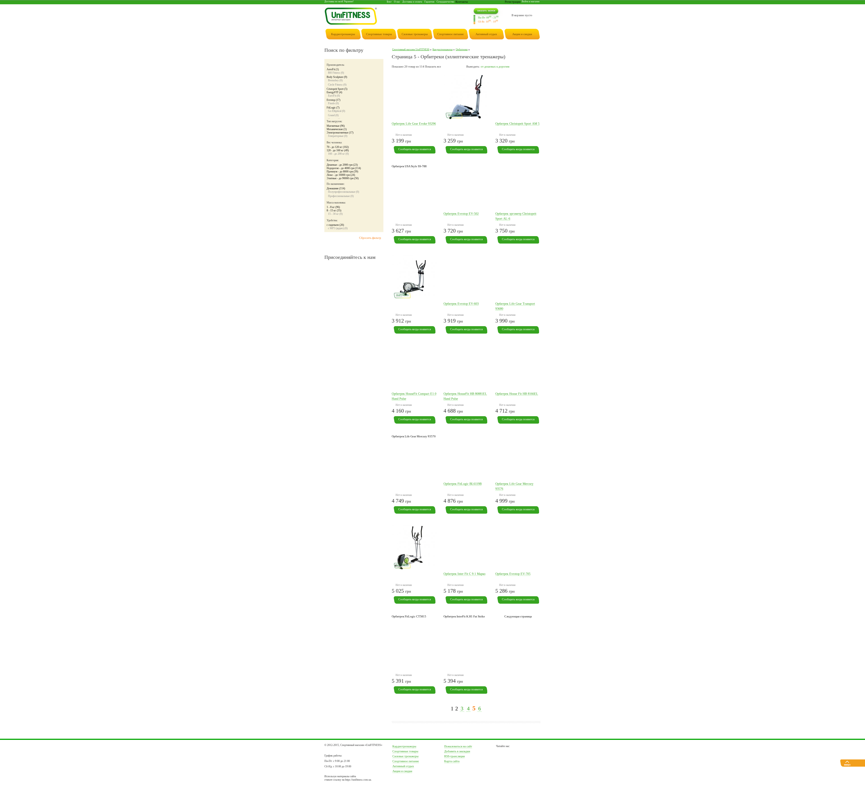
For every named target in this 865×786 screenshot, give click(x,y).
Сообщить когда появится (414, 149)
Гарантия (429, 1)
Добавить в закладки (457, 751)
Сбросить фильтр (370, 237)
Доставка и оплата (412, 1)
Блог (389, 1)
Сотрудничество (445, 1)
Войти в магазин (530, 1)
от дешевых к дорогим (495, 66)
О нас (397, 1)
